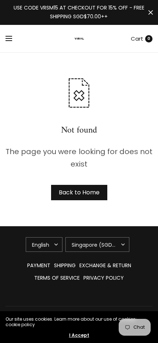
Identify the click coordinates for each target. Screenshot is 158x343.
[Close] (150, 12)
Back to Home (79, 192)
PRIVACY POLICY (103, 278)
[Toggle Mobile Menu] (14, 39)
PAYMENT (38, 265)
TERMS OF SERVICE (57, 278)
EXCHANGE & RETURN (105, 265)
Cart (137, 38)
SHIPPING (65, 265)
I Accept (79, 335)
